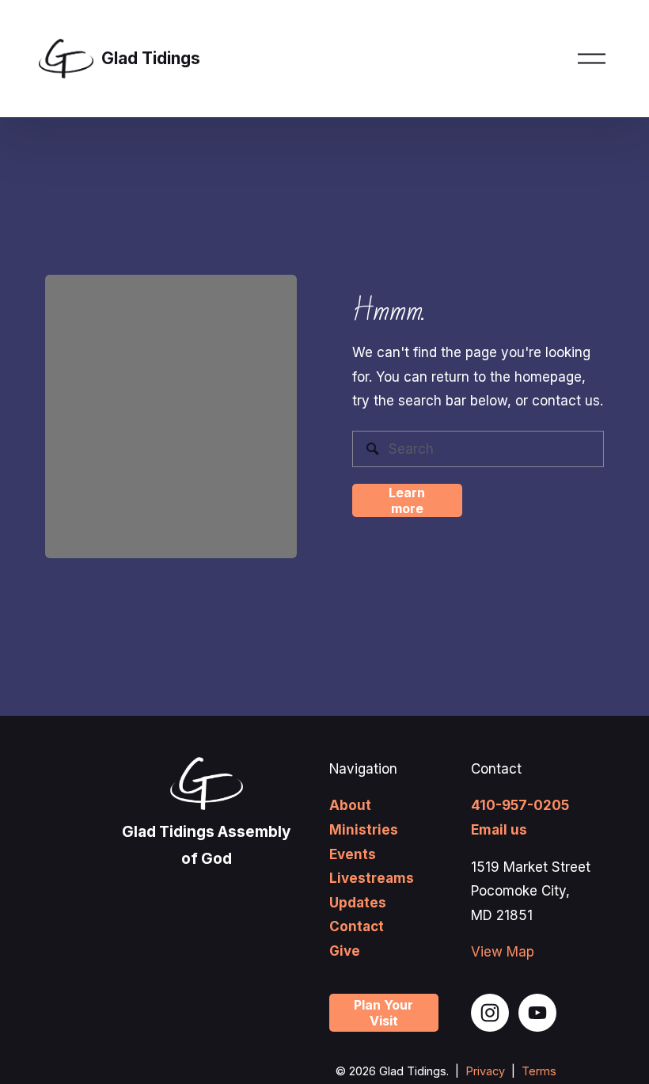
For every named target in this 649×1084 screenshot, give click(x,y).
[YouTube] (537, 1013)
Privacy (485, 1071)
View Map (502, 952)
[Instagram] (490, 1013)
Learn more (407, 500)
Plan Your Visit (383, 1013)
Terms (539, 1071)
